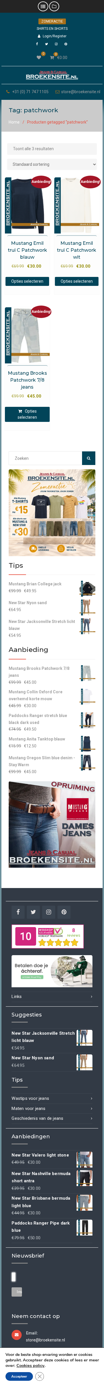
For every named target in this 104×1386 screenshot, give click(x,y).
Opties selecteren (27, 281)
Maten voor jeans (28, 1108)
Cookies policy (30, 1365)
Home (14, 122)
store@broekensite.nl (80, 91)
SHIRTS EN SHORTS (52, 29)
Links (17, 996)
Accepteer (19, 1376)
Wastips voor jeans (30, 1098)
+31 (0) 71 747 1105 (30, 91)
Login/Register (54, 36)
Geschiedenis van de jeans (37, 1118)
